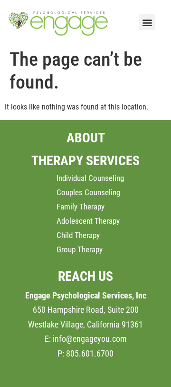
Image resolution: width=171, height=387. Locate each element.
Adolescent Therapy (88, 221)
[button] (147, 22)
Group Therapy (80, 249)
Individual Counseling (90, 178)
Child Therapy (78, 235)
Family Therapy (80, 206)
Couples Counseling (88, 192)
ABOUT (85, 138)
